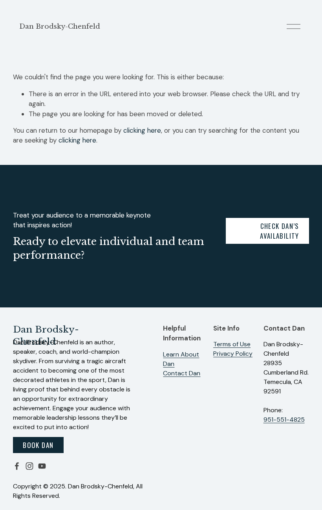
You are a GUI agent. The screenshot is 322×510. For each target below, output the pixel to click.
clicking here (142, 130)
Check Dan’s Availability (279, 231)
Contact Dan (181, 373)
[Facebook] (17, 466)
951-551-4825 (284, 419)
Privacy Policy (232, 353)
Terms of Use (232, 344)
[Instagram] (29, 466)
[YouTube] (42, 466)
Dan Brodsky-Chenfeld (59, 26)
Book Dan (38, 445)
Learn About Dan (181, 359)
